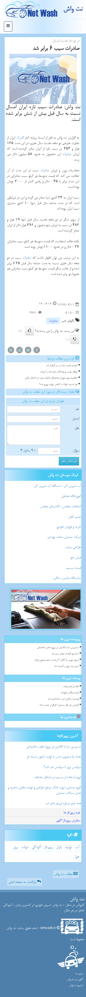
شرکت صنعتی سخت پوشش (64, 537)
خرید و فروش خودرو (69, 526)
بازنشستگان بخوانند (70, 693)
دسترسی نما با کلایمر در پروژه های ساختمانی (58, 647)
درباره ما (79, 973)
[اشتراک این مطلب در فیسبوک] (36, 351)
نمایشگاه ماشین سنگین (67, 578)
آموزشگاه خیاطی (71, 496)
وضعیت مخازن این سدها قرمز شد (63, 699)
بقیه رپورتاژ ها (72, 812)
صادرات (66, 154)
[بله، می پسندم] (29, 331)
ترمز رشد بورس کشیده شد (66, 666)
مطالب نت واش (63, 874)
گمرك (20, 137)
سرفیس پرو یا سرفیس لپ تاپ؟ (62, 767)
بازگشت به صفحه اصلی (22, 882)
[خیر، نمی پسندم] (74, 339)
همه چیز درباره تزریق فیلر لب (63, 803)
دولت (24, 847)
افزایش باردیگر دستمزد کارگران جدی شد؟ (59, 705)
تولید (68, 847)
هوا (77, 856)
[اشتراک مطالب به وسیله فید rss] (11, 351)
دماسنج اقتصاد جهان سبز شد (65, 654)
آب (77, 847)
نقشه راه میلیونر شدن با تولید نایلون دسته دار (54, 756)
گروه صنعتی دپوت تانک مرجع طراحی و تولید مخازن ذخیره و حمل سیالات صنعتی (44, 790)
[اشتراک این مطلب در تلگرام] (19, 351)
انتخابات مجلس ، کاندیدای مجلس (60, 506)
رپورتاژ (48, 847)
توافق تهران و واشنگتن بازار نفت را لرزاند (58, 372)
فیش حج (75, 557)
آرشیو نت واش (76, 985)
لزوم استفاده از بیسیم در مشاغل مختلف (57, 777)
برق (15, 847)
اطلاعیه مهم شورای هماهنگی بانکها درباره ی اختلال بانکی (51, 378)
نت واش (72, 9)
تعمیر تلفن (74, 516)
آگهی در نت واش (75, 979)
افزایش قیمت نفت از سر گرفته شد (61, 365)
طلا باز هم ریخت (71, 686)
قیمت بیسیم (73, 567)
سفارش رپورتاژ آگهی (68, 820)
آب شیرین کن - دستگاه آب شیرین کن (57, 486)
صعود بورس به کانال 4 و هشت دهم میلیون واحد (56, 660)
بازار (59, 847)
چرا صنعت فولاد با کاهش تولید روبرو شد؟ (58, 384)
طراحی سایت (73, 547)
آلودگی (36, 847)
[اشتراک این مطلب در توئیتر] (28, 351)
